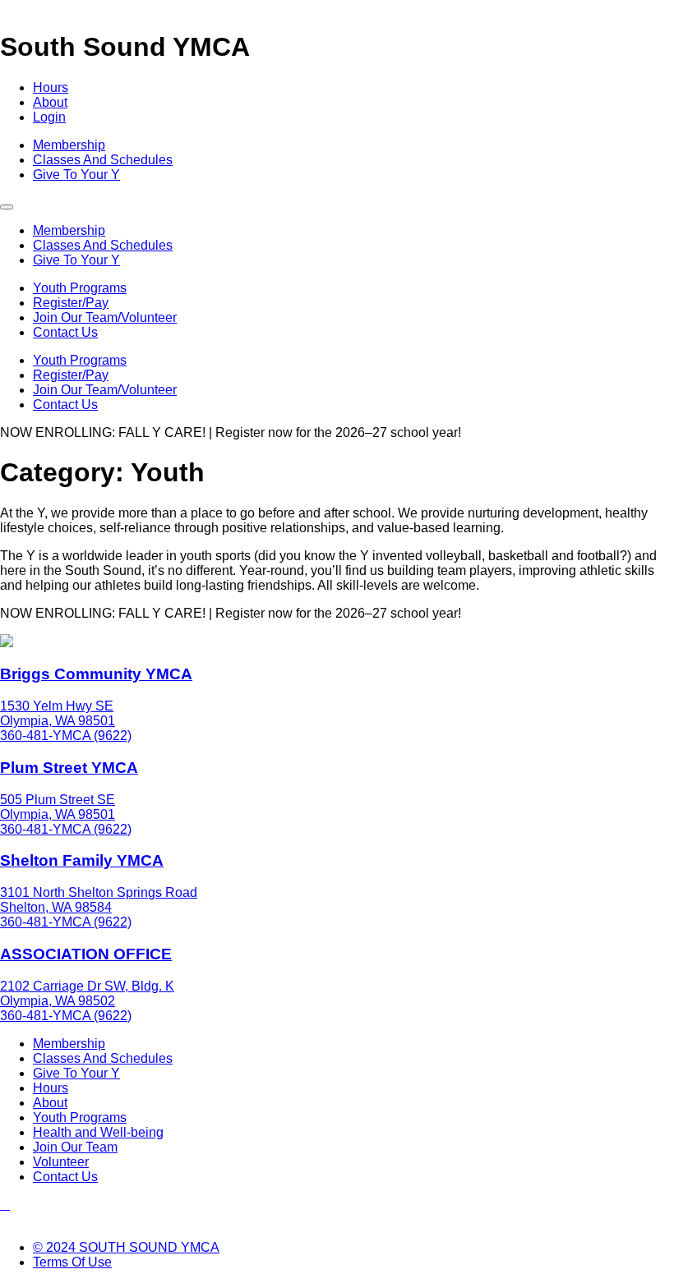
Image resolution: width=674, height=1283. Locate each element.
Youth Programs (80, 288)
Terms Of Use (72, 1262)
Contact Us (65, 332)
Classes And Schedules (103, 160)
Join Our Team (75, 1147)
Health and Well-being (98, 1132)
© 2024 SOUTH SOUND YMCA (126, 1247)
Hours (50, 87)
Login (49, 117)
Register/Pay (70, 303)
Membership (69, 145)
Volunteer (61, 1162)
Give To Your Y (76, 175)
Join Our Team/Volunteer (105, 317)
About (50, 102)
